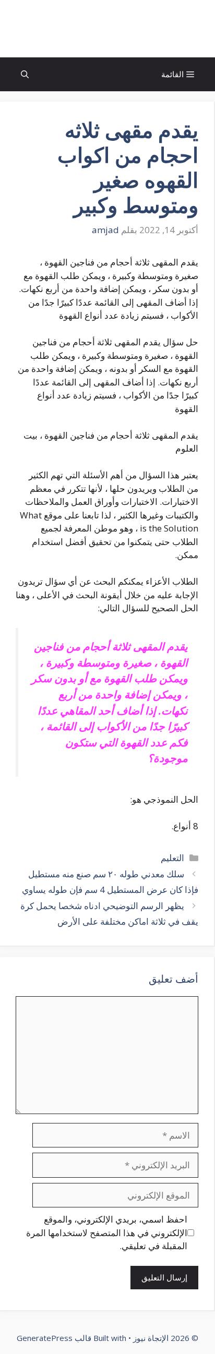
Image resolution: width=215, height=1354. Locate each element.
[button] (24, 74)
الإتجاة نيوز (107, 29)
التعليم (172, 858)
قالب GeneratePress (54, 1338)
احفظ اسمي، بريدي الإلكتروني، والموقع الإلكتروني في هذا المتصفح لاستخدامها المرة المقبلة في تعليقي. (106, 1232)
